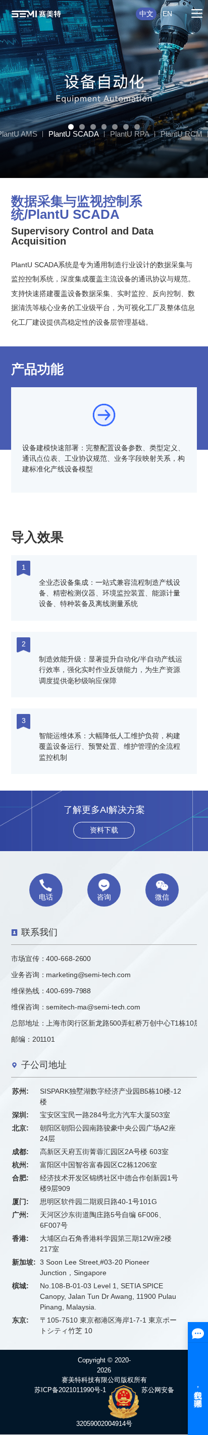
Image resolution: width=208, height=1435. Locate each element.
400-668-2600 (68, 958)
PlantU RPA (129, 134)
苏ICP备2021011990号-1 (70, 1390)
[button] (71, 127)
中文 (146, 14)
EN (167, 14)
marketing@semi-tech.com (88, 975)
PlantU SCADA (73, 134)
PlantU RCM (181, 134)
